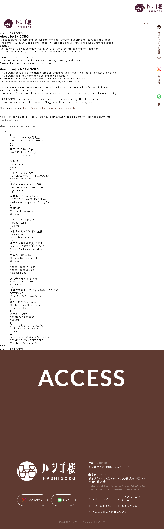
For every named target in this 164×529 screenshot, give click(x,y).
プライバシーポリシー (131, 499)
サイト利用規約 (101, 506)
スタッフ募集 (130, 506)
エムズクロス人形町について (109, 511)
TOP (2, 346)
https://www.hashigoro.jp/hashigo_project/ (49, 108)
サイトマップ (100, 498)
